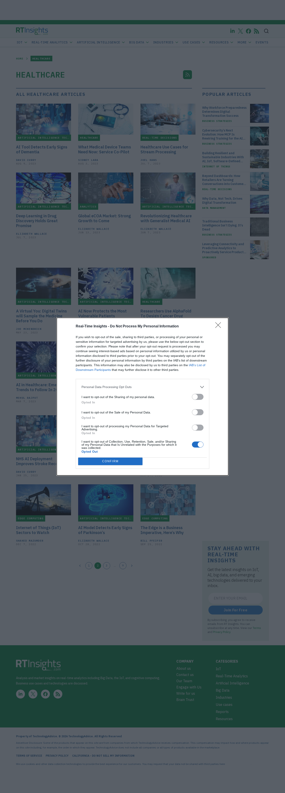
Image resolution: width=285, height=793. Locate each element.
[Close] (219, 326)
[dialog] (142, 396)
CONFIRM (110, 461)
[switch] (198, 397)
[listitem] (142, 387)
